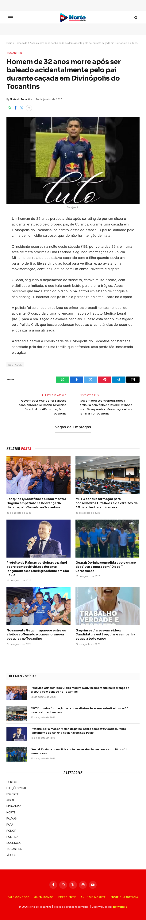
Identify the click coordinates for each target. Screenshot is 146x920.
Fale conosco (18, 897)
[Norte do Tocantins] (73, 17)
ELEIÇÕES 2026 (16, 788)
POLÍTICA (12, 836)
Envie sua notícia (124, 897)
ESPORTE (12, 794)
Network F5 (120, 906)
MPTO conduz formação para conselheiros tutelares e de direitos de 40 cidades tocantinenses (106, 503)
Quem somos (44, 897)
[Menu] (10, 17)
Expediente (67, 897)
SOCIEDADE (13, 842)
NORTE (11, 812)
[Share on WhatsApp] (9, 108)
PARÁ (9, 824)
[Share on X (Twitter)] (21, 108)
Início (9, 43)
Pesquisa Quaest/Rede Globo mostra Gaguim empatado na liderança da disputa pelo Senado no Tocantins (36, 503)
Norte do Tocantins (21, 99)
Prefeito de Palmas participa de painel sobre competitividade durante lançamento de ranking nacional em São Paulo (37, 569)
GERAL (10, 800)
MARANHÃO (13, 806)
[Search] (136, 17)
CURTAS (11, 782)
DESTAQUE (15, 364)
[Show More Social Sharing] (29, 108)
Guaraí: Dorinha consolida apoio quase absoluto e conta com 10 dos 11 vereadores (105, 567)
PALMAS (11, 818)
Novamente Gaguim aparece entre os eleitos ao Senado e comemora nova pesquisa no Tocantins (36, 634)
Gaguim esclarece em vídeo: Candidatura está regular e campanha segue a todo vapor (105, 634)
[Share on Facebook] (15, 108)
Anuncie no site (93, 897)
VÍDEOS (11, 855)
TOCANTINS (14, 52)
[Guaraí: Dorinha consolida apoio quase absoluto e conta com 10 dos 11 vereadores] (107, 539)
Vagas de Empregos (73, 427)
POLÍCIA (11, 830)
